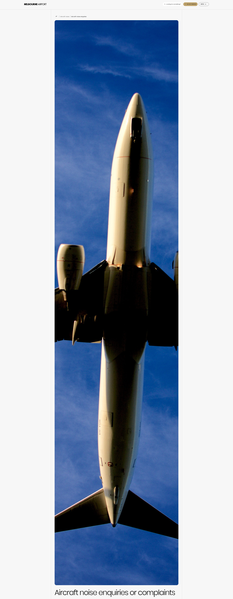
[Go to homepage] (35, 4)
